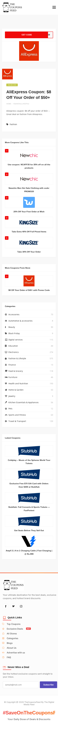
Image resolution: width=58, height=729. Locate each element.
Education (13, 345)
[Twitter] (13, 606)
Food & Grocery (15, 371)
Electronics (13, 352)
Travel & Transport (17, 421)
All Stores (12, 633)
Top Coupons (13, 624)
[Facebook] (5, 606)
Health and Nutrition (18, 383)
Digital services (15, 339)
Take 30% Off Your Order (29, 252)
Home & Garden (16, 389)
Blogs (10, 643)
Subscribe (48, 684)
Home (8, 104)
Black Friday (14, 333)
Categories (12, 638)
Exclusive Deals (18, 628)
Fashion (13, 124)
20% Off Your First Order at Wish (29, 211)
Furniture (12, 377)
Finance (12, 364)
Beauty (11, 327)
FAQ (9, 657)
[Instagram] (21, 606)
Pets (10, 408)
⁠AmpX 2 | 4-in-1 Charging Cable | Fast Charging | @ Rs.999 (29, 552)
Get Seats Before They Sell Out (29, 530)
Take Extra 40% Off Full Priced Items (29, 231)
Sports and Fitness (17, 415)
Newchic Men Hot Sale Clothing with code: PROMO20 (29, 190)
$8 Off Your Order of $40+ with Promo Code (29, 290)
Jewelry (11, 396)
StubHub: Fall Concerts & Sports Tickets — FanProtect (29, 509)
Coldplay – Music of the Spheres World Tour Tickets (29, 462)
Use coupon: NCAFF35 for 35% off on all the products (29, 166)
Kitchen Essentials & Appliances (23, 402)
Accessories (13, 314)
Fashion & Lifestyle (21, 104)
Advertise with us (16, 652)
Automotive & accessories (20, 320)
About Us (11, 648)
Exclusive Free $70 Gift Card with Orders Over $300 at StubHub (29, 485)
